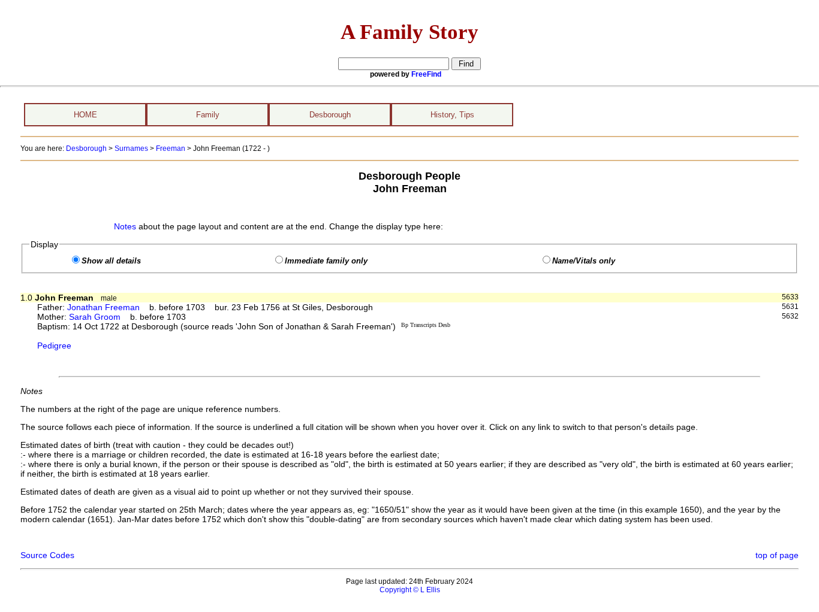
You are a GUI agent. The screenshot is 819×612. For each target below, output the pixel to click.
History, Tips (452, 114)
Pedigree (54, 345)
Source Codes (47, 555)
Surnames (131, 148)
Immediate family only (326, 261)
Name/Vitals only (583, 261)
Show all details (111, 261)
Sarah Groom (95, 317)
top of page (777, 555)
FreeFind (426, 74)
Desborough (330, 114)
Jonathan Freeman (103, 307)
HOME (85, 114)
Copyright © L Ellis (410, 590)
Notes (125, 226)
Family (207, 114)
